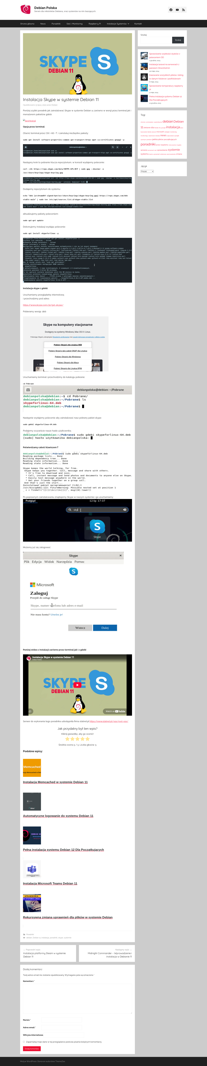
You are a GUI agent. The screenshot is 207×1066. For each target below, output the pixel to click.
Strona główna (27, 23)
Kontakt (138, 23)
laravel (154, 132)
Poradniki (56, 23)
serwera (144, 150)
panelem (149, 139)
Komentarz (29, 981)
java (182, 127)
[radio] (67, 739)
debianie (147, 128)
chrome (143, 122)
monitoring (173, 132)
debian (29, 938)
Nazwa (27, 1020)
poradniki (53, 938)
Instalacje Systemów (117, 23)
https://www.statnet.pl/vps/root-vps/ (109, 721)
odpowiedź (170, 135)
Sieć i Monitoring (75, 23)
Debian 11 (37, 938)
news (163, 135)
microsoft (160, 132)
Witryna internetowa (33, 1035)
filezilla (156, 127)
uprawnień (156, 154)
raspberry (164, 145)
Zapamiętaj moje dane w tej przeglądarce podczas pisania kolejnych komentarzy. (64, 1042)
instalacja (45, 938)
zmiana (179, 154)
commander (149, 122)
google (163, 127)
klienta (149, 132)
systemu (145, 154)
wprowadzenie (171, 154)
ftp (160, 127)
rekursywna (172, 145)
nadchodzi (152, 135)
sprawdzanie (162, 150)
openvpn (143, 139)
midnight (167, 132)
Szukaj (144, 35)
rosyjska (178, 145)
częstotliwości (158, 122)
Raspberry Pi (95, 23)
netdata (157, 135)
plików (160, 139)
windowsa (163, 154)
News (43, 23)
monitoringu (144, 135)
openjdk (176, 135)
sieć (155, 150)
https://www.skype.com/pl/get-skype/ (43, 305)
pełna (155, 139)
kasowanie (144, 132)
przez (158, 145)
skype (60, 938)
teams (151, 154)
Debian (55, 105)
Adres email (29, 1027)
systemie (67, 938)
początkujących (170, 139)
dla (152, 127)
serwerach (151, 150)
